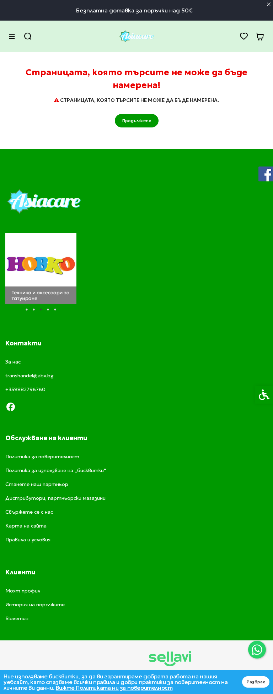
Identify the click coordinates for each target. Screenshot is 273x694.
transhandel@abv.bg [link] (29, 375)
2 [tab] (33, 309)
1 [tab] (26, 309)
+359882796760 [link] (25, 389)
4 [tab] (48, 309)
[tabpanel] (40, 268)
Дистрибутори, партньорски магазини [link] (55, 498)
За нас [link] (13, 362)
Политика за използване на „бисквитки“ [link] (55, 470)
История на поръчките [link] (35, 604)
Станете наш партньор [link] (36, 484)
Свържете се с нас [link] (29, 512)
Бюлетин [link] (16, 618)
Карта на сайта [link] (26, 526)
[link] (257, 650)
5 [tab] (55, 309)
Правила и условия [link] (27, 539)
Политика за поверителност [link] (42, 456)
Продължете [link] (136, 120)
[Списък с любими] (244, 36)
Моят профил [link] (22, 591)
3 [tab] (40, 309)
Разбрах (256, 681)
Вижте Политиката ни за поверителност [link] (114, 687)
